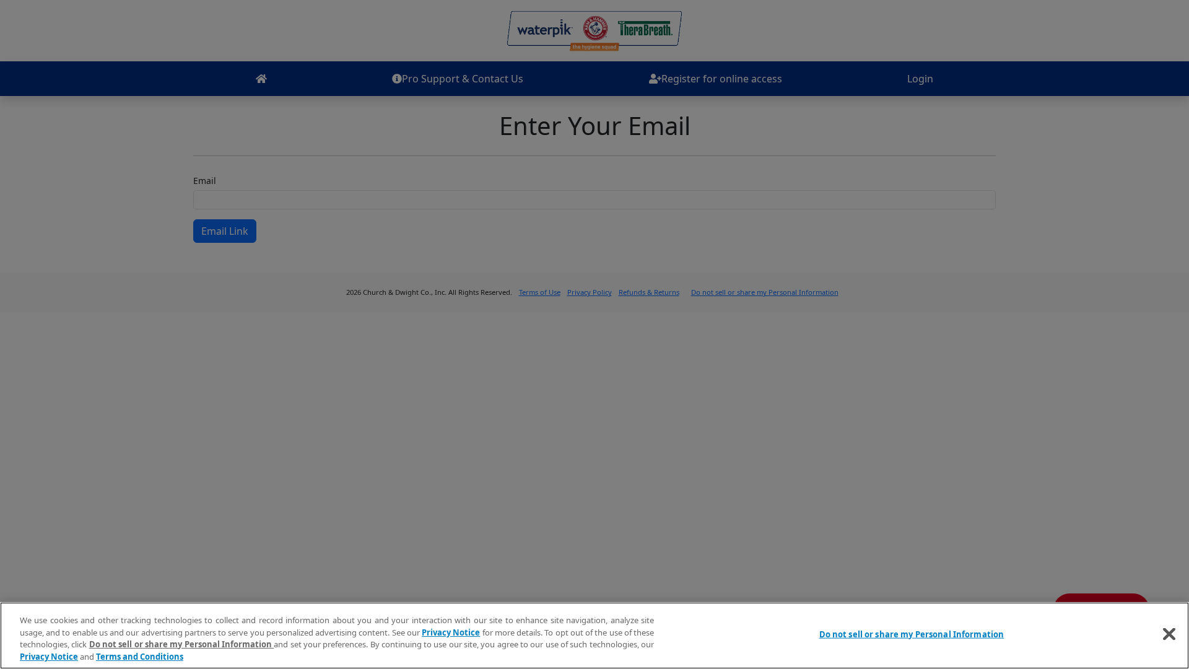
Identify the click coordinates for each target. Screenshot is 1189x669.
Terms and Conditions (139, 656)
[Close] (1169, 633)
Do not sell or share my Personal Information (911, 634)
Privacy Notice (451, 631)
